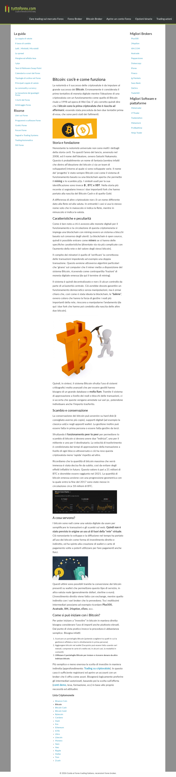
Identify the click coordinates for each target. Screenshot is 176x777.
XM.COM (135, 49)
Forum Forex (21, 130)
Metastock (136, 123)
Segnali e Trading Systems (26, 135)
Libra (57, 734)
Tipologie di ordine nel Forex (28, 78)
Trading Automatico (24, 140)
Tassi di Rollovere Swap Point (28, 68)
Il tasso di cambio (23, 43)
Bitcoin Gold (60, 711)
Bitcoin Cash (61, 708)
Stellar (58, 754)
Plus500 (135, 39)
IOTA (57, 731)
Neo (57, 747)
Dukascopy (136, 63)
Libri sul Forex (21, 116)
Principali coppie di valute (27, 83)
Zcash (58, 761)
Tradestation (136, 118)
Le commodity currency (25, 88)
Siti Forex (19, 145)
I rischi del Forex (22, 100)
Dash (57, 721)
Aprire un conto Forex (118, 19)
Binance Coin (61, 701)
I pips (17, 63)
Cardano (59, 718)
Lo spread (19, 53)
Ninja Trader (136, 133)
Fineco (134, 73)
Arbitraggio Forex (23, 105)
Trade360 (135, 93)
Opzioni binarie (143, 19)
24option (135, 43)
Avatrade (135, 53)
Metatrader (136, 108)
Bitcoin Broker (94, 19)
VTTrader (135, 113)
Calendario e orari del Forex (27, 73)
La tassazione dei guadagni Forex (27, 94)
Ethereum (59, 728)
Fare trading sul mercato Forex (46, 19)
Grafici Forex (21, 125)
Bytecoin (59, 714)
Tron (57, 757)
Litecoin (58, 737)
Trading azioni (164, 19)
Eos (56, 724)
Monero (58, 741)
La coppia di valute (23, 39)
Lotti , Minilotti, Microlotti (27, 49)
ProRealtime (136, 128)
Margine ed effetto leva (25, 58)
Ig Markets (136, 78)
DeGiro (134, 88)
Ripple (58, 751)
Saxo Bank (136, 83)
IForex (134, 68)
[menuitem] (46, 19)
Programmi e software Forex (28, 121)
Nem (57, 744)
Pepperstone (137, 58)
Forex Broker (75, 19)
